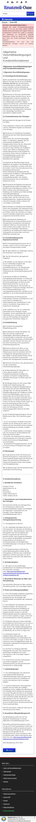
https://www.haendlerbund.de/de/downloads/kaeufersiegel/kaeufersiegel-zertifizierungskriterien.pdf (16, 573)
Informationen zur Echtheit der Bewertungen (19, 821)
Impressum (6, 804)
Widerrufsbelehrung (8, 807)
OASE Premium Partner (10, 778)
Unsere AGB (6, 797)
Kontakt (5, 800)
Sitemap (5, 781)
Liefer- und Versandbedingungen (12, 768)
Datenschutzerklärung (9, 794)
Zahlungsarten (7, 771)
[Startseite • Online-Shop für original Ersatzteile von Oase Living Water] (18, 8)
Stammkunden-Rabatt (9, 775)
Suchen (30, 13)
